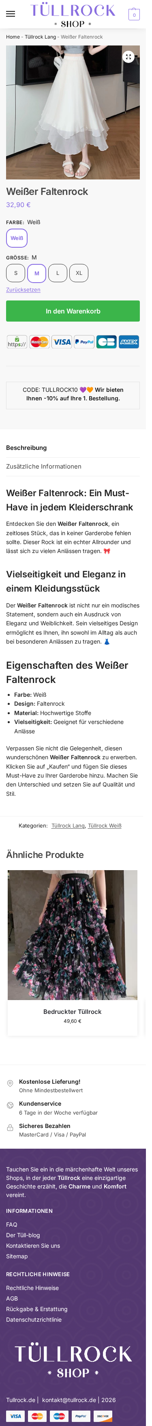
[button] (133, 14)
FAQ (11, 1224)
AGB (12, 1298)
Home (13, 37)
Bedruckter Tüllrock (72, 1011)
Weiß (17, 238)
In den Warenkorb (73, 311)
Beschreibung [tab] (26, 448)
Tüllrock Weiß (105, 825)
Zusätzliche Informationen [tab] (43, 466)
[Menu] (18, 14)
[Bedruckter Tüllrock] (72, 935)
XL (79, 273)
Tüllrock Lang (40, 37)
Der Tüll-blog (23, 1235)
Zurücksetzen (23, 289)
